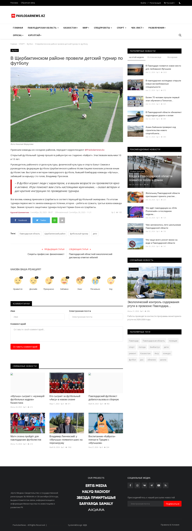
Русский (170, 3)
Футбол (30, 44)
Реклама (14, 3)
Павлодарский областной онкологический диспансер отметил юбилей (90, 256)
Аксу (157, 353)
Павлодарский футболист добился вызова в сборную (103, 398)
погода (142, 347)
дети (95, 233)
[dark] (180, 3)
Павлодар (134, 340)
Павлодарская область (30, 233)
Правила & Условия (170, 524)
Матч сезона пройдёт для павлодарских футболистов (25, 438)
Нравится (17, 289)
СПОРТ (22, 44)
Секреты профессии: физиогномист (46, 254)
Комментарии (21, 303)
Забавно (64, 289)
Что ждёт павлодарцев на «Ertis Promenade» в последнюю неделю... (161, 211)
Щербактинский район (55, 233)
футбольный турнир (79, 233)
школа (163, 359)
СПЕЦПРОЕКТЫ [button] (102, 27)
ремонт (132, 353)
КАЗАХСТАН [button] (69, 27)
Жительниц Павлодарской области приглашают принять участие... (163, 194)
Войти (143, 3)
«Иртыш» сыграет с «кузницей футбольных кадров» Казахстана (27, 399)
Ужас (79, 289)
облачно (152, 359)
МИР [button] (85, 27)
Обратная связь (28, 3)
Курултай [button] (34, 35)
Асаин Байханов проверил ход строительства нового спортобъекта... (161, 130)
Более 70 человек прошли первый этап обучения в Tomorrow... (162, 99)
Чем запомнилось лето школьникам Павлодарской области (163, 226)
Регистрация (155, 3)
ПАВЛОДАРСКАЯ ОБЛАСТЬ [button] (42, 27)
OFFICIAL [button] (17, 35)
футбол (132, 359)
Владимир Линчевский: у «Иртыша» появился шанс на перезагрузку (66, 439)
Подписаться (172, 503)
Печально (95, 289)
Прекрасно (49, 289)
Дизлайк (33, 289)
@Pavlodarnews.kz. (95, 149)
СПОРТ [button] (121, 27)
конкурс (167, 353)
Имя (12, 311)
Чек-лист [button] (136, 27)
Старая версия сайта (57, 525)
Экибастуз (155, 347)
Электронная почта (80, 311)
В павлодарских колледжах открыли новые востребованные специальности (163, 83)
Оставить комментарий (25, 346)
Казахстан (145, 353)
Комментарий (18, 323)
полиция (173, 340)
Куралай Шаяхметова (19, 212)
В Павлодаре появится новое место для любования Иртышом (163, 67)
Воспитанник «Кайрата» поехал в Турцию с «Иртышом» (101, 439)
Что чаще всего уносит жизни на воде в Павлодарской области (161, 241)
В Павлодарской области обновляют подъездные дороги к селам (164, 114)
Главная (18, 27)
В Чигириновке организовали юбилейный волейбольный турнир (151, 304)
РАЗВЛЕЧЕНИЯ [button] (156, 27)
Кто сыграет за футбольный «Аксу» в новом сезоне (65, 398)
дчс (141, 359)
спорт (132, 347)
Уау (110, 289)
